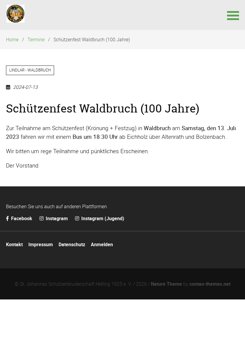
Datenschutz (72, 244)
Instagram (57, 218)
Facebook (21, 218)
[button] (233, 15)
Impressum (40, 244)
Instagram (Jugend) (102, 218)
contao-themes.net (209, 284)
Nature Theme (166, 284)
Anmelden (102, 244)
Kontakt (14, 244)
